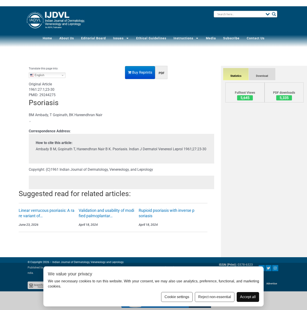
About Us (66, 38)
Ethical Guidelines (151, 38)
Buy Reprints (141, 72)
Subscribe (231, 38)
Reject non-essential (214, 297)
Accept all (248, 297)
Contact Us (256, 38)
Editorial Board (93, 38)
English (39, 75)
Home (47, 38)
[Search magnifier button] (274, 14)
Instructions (183, 38)
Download (262, 76)
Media (211, 38)
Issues (118, 38)
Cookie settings (177, 297)
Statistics (235, 76)
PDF (162, 73)
